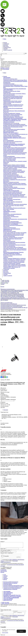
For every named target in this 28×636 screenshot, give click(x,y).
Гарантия (5, 578)
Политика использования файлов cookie (12, 586)
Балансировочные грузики (7, 303)
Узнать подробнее (5, 632)
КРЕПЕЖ (19, 290)
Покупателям (4, 571)
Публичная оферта (7, 584)
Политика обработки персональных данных (13, 585)
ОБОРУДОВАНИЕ (13, 294)
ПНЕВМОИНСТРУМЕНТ (11, 298)
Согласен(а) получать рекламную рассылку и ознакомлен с (12, 564)
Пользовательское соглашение (10, 583)
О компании (3, 569)
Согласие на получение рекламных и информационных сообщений (11, 588)
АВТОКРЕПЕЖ (7, 594)
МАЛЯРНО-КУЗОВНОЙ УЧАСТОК (12, 292)
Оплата (5, 577)
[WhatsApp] (5, 377)
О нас (4, 574)
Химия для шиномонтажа (14, 307)
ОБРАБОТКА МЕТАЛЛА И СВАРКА (12, 596)
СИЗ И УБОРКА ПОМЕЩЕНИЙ (11, 597)
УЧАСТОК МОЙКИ (8, 598)
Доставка (5, 575)
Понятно (21, 631)
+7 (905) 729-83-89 (5, 281)
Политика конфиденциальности (10, 581)
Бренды (5, 579)
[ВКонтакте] (1, 377)
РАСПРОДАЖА (15, 295)
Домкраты (10, 308)
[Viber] (3, 377)
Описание (5, 409)
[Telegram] (7, 377)
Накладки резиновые (13, 306)
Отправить (3, 623)
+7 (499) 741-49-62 (5, 280)
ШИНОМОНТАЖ (21, 298)
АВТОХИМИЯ (4, 290)
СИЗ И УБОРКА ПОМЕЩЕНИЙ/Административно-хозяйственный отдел (12, 297)
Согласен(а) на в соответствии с (12, 561)
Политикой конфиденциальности (9, 561)
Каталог (2, 572)
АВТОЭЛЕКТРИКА (12, 290)
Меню (4, 38)
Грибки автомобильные (13, 305)
